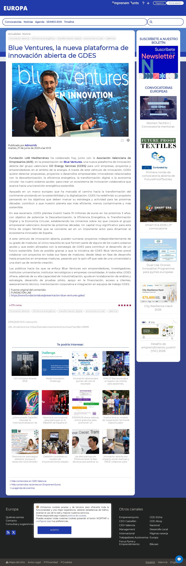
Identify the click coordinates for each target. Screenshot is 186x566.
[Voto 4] (127, 305)
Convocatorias (13, 22)
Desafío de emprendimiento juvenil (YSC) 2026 (158, 347)
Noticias (28, 22)
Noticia (26, 34)
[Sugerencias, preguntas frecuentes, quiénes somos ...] (143, 3)
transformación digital (69, 38)
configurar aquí (43, 521)
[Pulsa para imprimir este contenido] (128, 140)
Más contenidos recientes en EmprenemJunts (36, 484)
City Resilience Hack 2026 (158, 307)
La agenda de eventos (23, 488)
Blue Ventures (73, 161)
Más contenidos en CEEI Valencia (28, 481)
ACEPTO (54, 530)
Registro (159, 3)
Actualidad (14, 34)
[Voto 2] (122, 305)
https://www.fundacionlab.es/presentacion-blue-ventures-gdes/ (48, 295)
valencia (110, 38)
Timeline (69, 22)
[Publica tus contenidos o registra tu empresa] (148, 3)
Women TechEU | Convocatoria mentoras (158, 124)
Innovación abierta (19, 38)
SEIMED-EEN (54, 22)
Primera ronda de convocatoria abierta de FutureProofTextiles (158, 175)
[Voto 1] (119, 305)
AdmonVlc (31, 145)
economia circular (93, 38)
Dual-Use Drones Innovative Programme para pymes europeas (158, 268)
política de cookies (76, 515)
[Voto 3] (125, 305)
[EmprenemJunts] (125, 3)
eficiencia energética (43, 38)
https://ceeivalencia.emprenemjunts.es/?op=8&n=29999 (59, 327)
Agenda (39, 22)
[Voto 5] (130, 305)
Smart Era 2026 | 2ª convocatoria (158, 226)
